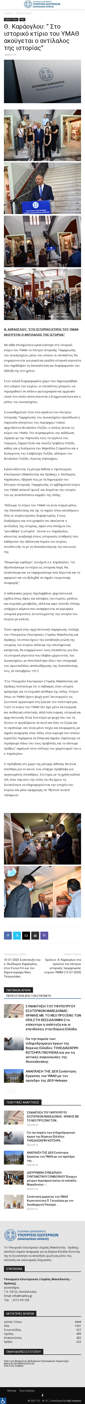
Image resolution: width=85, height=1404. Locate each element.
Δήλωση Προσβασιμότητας (19, 1363)
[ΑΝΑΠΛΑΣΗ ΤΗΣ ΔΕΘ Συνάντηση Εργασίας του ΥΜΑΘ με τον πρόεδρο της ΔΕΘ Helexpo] (14, 1076)
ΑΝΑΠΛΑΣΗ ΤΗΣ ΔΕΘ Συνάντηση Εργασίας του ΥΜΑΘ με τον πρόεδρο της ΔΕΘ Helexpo (51, 1075)
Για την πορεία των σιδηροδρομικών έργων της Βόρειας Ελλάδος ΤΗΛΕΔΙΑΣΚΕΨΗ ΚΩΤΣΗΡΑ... (51, 1136)
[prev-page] (6, 1090)
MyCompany (74, 1400)
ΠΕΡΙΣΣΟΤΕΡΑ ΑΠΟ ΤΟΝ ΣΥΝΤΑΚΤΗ (28, 996)
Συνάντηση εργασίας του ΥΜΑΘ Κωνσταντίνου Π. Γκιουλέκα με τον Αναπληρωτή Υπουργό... (50, 1200)
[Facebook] (8, 936)
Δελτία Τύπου (24, 13)
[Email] (26, 936)
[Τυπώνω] (35, 936)
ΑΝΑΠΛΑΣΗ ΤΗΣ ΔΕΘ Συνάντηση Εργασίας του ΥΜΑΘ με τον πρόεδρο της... (51, 1156)
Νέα (22, 19)
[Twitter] (17, 936)
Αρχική (8, 13)
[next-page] (12, 1090)
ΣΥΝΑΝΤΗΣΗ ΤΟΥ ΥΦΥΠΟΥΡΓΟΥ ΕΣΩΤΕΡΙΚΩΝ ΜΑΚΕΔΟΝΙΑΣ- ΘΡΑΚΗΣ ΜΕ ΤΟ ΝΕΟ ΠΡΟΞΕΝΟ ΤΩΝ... (53, 1116)
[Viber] (44, 936)
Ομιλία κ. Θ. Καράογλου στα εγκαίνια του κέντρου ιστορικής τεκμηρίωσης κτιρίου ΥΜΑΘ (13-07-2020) (62, 966)
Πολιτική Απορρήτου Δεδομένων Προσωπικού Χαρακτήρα (36, 1361)
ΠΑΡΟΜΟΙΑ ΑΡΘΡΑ (18, 990)
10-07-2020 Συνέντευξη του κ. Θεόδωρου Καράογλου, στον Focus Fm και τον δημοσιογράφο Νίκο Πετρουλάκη (22, 968)
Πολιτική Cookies (14, 1366)
